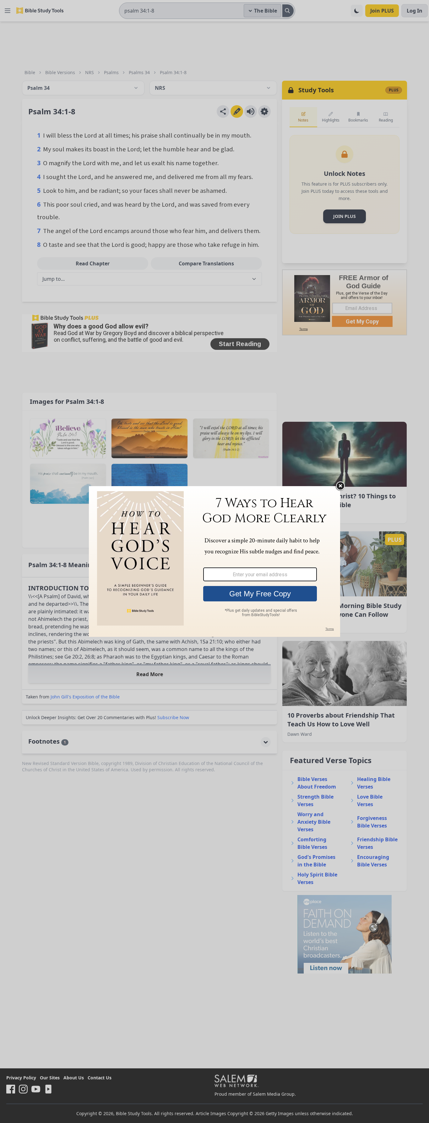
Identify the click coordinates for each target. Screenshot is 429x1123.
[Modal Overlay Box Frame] (214, 561)
